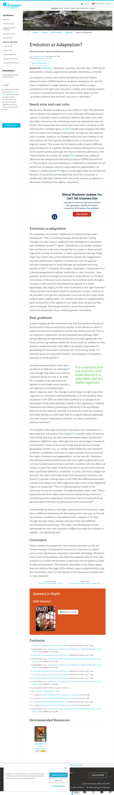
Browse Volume (69, 612)
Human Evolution (9, 34)
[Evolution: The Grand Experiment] (40, 734)
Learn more (97, 775)
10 (96, 349)
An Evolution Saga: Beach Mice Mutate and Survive (50, 645)
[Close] (65, 768)
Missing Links (7, 38)
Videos (72, 8)
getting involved (76, 765)
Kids (77, 8)
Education (84, 8)
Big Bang (6, 19)
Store (61, 8)
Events (66, 8)
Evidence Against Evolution (9, 28)
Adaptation (69, 32)
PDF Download (41, 63)
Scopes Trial (7, 50)
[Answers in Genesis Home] (12, 6)
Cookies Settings (58, 786)
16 (89, 516)
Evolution (44, 32)
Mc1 (64, 129)
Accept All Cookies (58, 775)
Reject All (58, 780)
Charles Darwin (8, 24)
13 (50, 422)
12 (69, 369)
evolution (47, 68)
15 (93, 501)
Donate (92, 8)
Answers (54, 8)
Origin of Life (7, 46)
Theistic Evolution (9, 54)
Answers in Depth (44, 58)
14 (54, 486)
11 (58, 357)
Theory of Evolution (10, 59)
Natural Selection (56, 32)
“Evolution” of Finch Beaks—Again (50, 583)
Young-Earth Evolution (11, 63)
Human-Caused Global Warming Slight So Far (85, 583)
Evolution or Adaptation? (83, 32)
